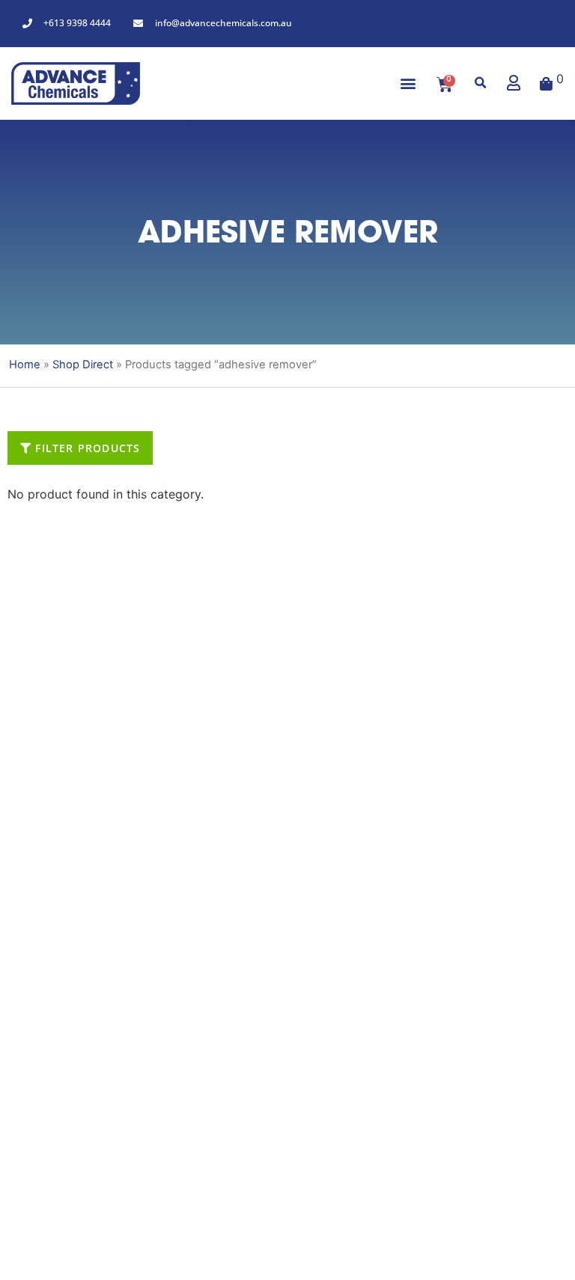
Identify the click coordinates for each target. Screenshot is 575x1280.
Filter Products (85, 448)
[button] (408, 83)
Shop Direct (82, 364)
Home (24, 364)
